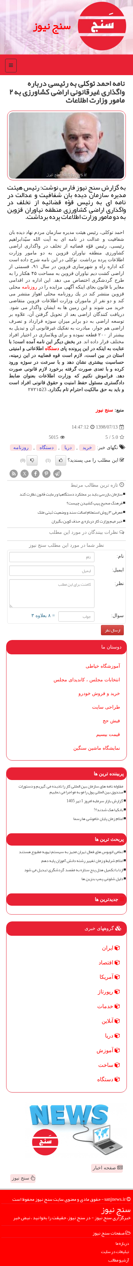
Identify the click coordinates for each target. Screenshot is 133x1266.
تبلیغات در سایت (115, 1252)
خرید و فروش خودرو (99, 693)
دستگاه (52, 348)
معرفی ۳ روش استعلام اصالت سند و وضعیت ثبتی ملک (80, 512)
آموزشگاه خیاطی (103, 666)
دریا (68, 447)
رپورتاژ (106, 991)
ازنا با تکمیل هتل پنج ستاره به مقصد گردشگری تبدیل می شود (73, 870)
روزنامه (29, 287)
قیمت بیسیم (108, 734)
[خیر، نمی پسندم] (32, 460)
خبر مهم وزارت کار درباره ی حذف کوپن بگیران (86, 521)
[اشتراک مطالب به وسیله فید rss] (13, 473)
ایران (108, 948)
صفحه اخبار (105, 1167)
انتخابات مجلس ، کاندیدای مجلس (87, 679)
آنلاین (108, 1021)
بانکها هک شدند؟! (108, 810)
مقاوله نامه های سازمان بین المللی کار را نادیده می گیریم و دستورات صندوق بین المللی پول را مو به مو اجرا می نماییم (70, 789)
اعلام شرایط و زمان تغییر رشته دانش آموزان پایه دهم (82, 861)
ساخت (106, 1065)
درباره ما (122, 1244)
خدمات (106, 1006)
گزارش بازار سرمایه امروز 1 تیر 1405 (94, 801)
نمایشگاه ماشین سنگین (96, 748)
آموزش (106, 1050)
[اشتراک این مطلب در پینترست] (46, 473)
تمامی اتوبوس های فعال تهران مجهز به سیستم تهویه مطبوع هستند (71, 852)
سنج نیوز (52, 25)
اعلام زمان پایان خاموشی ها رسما (98, 819)
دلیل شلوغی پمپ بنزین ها (102, 879)
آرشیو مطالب (118, 1260)
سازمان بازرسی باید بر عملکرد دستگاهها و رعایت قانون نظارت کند (70, 494)
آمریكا (107, 977)
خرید (87, 447)
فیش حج (111, 720)
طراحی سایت (106, 707)
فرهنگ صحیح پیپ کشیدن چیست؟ (94, 503)
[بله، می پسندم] (60, 460)
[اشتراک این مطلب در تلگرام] (57, 473)
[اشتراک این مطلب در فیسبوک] (35, 473)
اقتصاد (107, 962)
